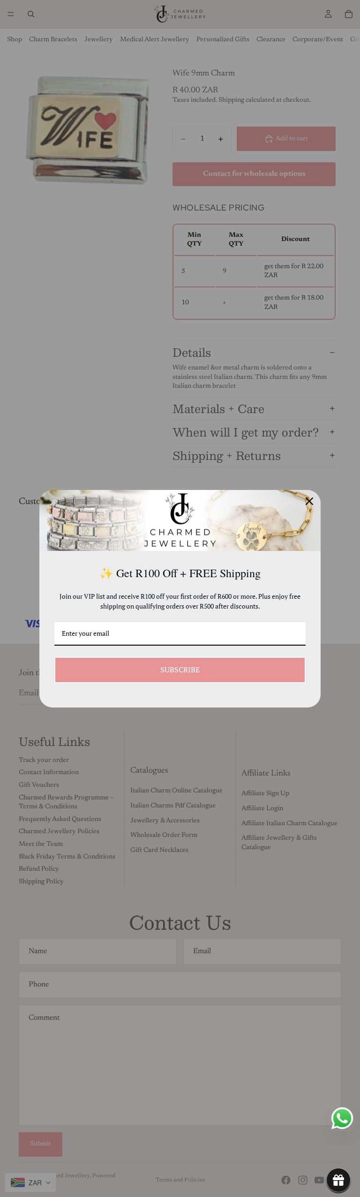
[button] (338, 1180)
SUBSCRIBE (180, 669)
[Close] (309, 501)
